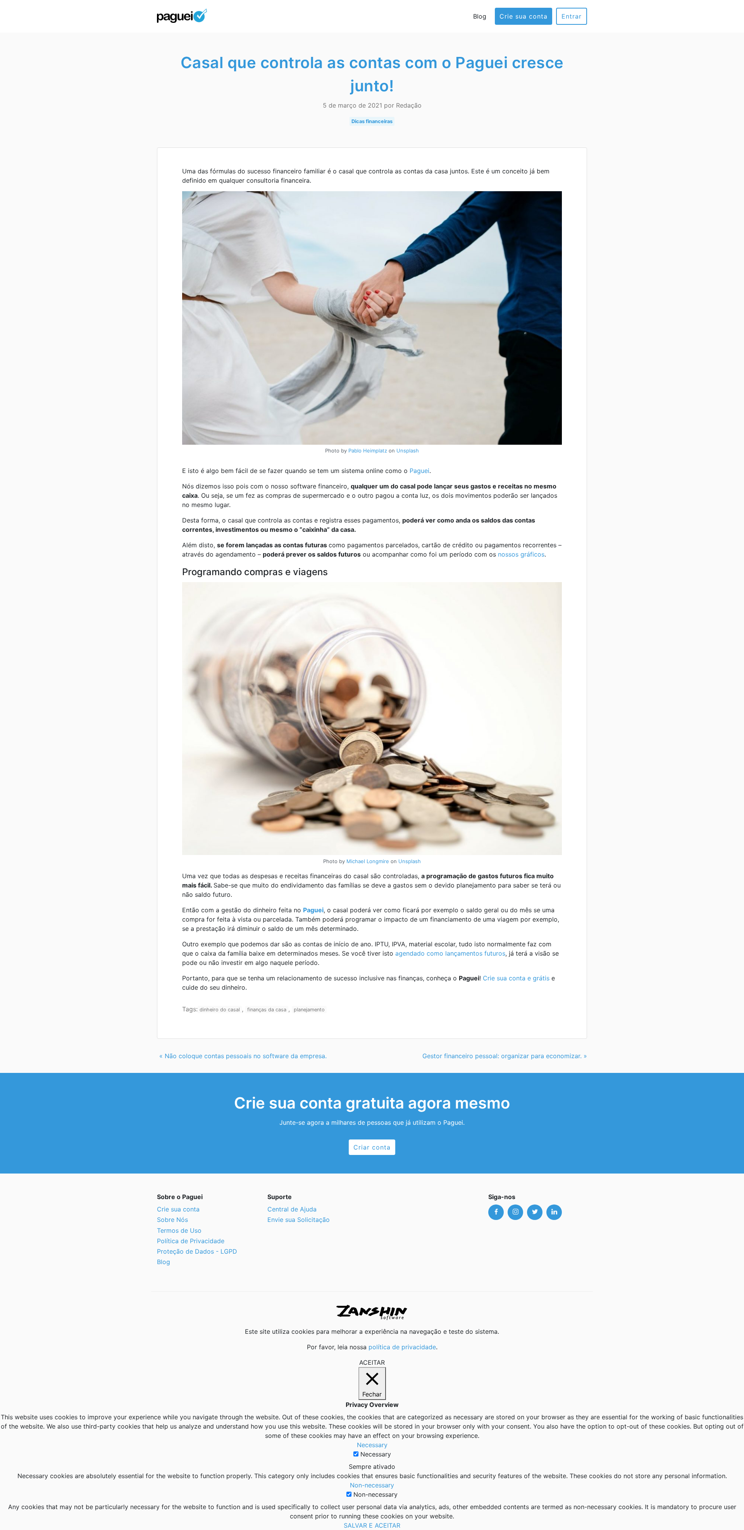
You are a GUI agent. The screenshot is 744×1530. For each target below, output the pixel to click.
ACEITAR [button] (372, 1362)
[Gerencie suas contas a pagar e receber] (182, 15)
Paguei (419, 471)
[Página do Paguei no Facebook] (496, 1212)
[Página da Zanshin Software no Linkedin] (554, 1212)
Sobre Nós (172, 1219)
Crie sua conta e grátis (516, 978)
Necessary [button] (372, 1445)
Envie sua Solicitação (298, 1219)
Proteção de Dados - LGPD (197, 1251)
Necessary (375, 1454)
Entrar (571, 16)
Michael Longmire (367, 861)
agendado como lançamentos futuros (450, 953)
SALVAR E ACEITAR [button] (372, 1525)
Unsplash (407, 450)
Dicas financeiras (372, 121)
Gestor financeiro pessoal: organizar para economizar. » (504, 1056)
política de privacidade (402, 1347)
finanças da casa (266, 1010)
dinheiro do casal (220, 1010)
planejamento (309, 1010)
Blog (479, 16)
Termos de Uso (179, 1230)
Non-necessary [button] (372, 1485)
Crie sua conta (523, 16)
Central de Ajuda (292, 1209)
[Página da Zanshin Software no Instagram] (515, 1212)
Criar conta (372, 1147)
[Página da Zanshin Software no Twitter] (534, 1212)
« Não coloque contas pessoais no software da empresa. (243, 1056)
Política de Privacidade (190, 1241)
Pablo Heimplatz (367, 450)
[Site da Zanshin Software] (372, 1312)
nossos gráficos (521, 554)
